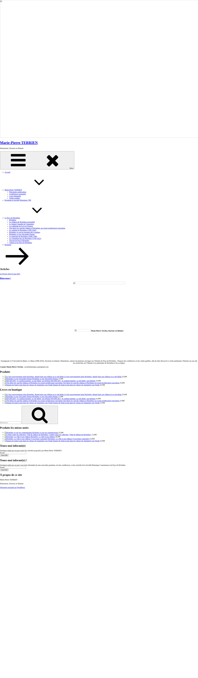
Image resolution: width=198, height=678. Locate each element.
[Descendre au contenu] (17, 264)
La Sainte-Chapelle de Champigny (21, 224)
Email (2, 453)
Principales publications (17, 192)
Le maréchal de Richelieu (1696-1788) (23, 236)
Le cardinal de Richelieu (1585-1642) (22, 230)
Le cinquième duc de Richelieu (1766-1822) (25, 238)
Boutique (8, 245)
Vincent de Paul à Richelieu (19, 241)
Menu (71, 168)
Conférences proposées (17, 194)
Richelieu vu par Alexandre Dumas (22, 234)
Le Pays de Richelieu (12, 218)
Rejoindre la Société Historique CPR (18, 200)
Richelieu (12, 220)
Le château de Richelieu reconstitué (22, 222)
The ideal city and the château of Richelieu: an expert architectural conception (37, 228)
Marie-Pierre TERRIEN (19, 143)
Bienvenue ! (5, 278)
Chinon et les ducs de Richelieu (20, 243)
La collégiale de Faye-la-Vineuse (21, 226)
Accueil (7, 172)
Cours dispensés (15, 196)
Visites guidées (14, 198)
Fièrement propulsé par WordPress (12, 487)
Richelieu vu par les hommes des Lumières (24, 232)
